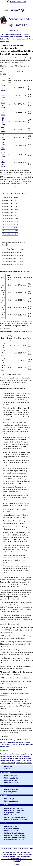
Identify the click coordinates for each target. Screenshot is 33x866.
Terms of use (28, 848)
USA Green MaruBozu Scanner (14, 837)
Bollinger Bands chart (7, 39)
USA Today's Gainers (11, 780)
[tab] (8, 1)
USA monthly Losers (11, 801)
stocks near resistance (24, 763)
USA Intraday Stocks (11, 778)
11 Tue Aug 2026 (3, 154)
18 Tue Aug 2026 (3, 113)
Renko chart (16, 37)
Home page (8, 766)
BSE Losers (16, 856)
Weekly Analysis (23, 34)
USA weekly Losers (10, 792)
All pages (7, 769)
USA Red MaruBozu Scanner (14, 840)
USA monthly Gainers (11, 799)
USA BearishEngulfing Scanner (15, 835)
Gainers (19, 2)
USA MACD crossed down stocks (15, 819)
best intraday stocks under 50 (10, 758)
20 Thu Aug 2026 (3, 95)
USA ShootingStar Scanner (13, 831)
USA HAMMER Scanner (12, 828)
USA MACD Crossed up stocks (14, 817)
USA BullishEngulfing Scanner (14, 833)
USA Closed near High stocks (14, 808)
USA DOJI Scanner (10, 826)
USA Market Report (10, 776)
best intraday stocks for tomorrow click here (15, 756)
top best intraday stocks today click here (17, 754)
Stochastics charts (22, 39)
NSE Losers (16, 852)
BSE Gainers (7, 856)
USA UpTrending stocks (12, 813)
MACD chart (25, 37)
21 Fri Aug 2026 (3, 88)
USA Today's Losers (11, 782)
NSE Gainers (7, 852)
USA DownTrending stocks (13, 815)
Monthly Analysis (6, 37)
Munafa (13, 2)
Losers (24, 2)
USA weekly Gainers (11, 789)
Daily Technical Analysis (8, 34)
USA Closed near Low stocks (14, 810)
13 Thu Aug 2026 (3, 137)
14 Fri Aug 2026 (3, 130)
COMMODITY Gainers (24, 854)
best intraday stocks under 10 (22, 760)
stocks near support (8, 763)
